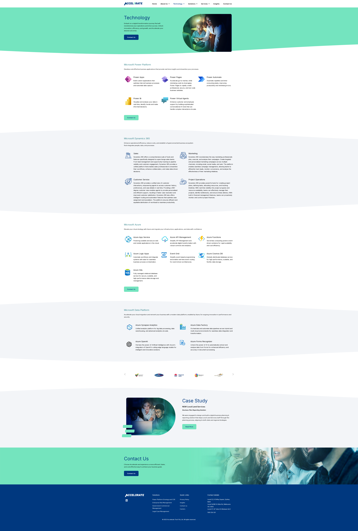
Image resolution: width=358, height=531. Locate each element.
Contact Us (227, 4)
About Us (164, 4)
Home (154, 4)
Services (204, 4)
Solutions (191, 4)
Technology (177, 4)
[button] (125, 374)
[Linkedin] (126, 500)
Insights (216, 4)
